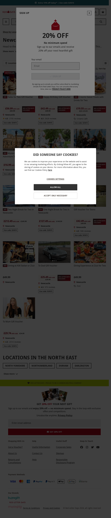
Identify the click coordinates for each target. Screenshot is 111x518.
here (50, 170)
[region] (55, 176)
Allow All (55, 187)
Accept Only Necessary (55, 195)
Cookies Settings (55, 179)
